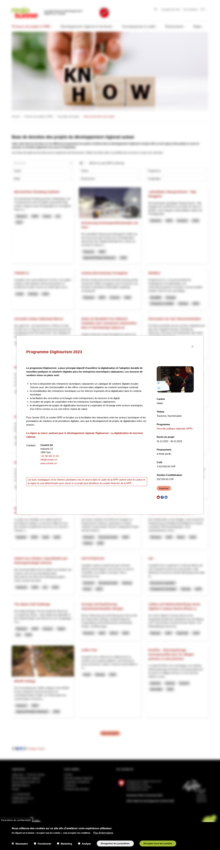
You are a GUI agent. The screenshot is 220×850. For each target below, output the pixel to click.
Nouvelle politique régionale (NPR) (175, 428)
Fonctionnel (44, 843)
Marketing (66, 843)
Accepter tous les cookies (157, 843)
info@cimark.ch (48, 459)
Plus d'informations (103, 832)
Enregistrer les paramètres (115, 843)
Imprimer (164, 488)
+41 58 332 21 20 (49, 456)
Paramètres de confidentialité (16, 820)
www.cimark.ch (48, 463)
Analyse (86, 843)
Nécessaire (21, 843)
